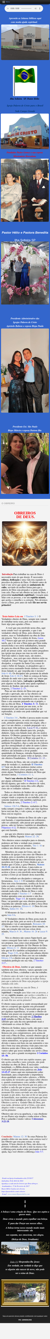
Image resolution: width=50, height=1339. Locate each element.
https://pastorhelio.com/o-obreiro (13, 1191)
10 (37, 703)
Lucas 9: (44, 931)
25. (3, 933)
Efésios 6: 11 (13, 947)
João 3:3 (14, 1261)
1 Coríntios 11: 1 (25, 774)
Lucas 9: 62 (32, 727)
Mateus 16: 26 (30, 931)
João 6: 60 (6, 673)
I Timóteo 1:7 (25, 893)
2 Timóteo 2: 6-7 (28, 802)
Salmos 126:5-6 (11, 806)
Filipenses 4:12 (9, 827)
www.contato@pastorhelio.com (19, 1194)
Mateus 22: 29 (31, 836)
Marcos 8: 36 (15, 931)
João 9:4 (11, 915)
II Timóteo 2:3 (31, 780)
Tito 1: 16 (37, 845)
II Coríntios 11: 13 (36, 758)
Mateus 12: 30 (20, 1136)
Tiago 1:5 (20, 898)
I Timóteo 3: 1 (31, 616)
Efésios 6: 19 (28, 906)
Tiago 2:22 (13, 952)
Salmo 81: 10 (15, 908)
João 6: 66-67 (16, 675)
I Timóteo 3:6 (11, 717)
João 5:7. (39, 1151)
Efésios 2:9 (7, 957)
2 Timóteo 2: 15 (18, 688)
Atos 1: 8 (18, 880)
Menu (8, 2)
